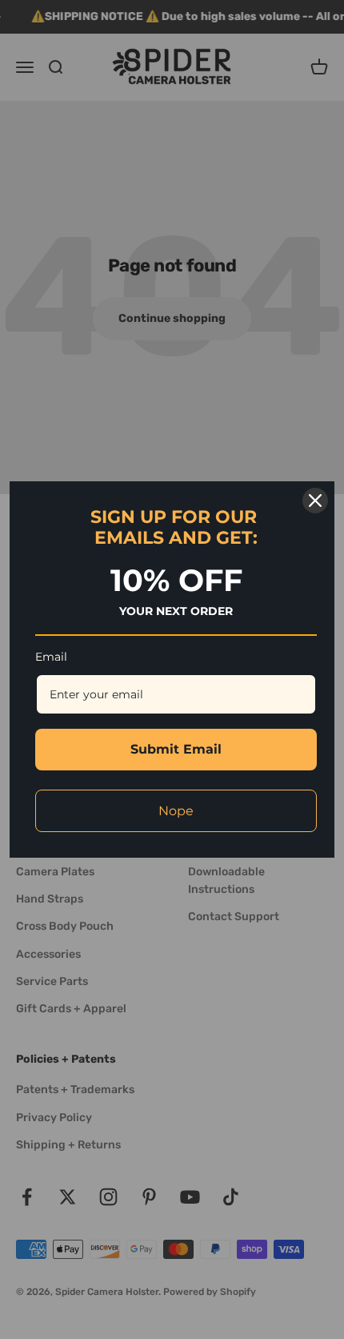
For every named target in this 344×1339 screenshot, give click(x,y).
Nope (176, 810)
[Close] (315, 500)
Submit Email (176, 749)
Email (51, 656)
